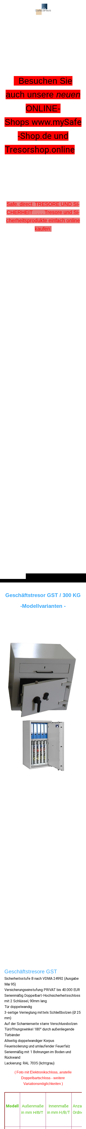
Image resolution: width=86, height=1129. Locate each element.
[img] (43, 300)
